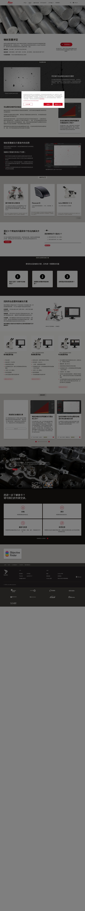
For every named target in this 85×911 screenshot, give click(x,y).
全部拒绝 (48, 104)
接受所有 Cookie (58, 104)
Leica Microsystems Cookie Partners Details (31, 100)
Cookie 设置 (28, 104)
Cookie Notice (41, 98)
